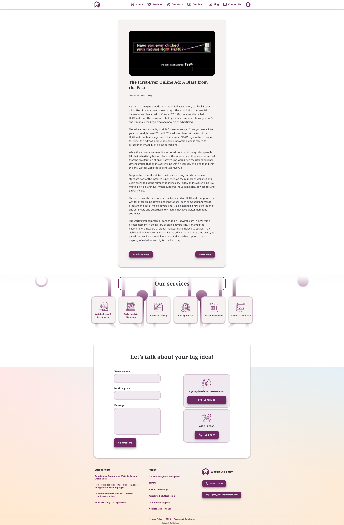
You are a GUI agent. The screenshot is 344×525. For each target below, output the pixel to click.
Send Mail (209, 399)
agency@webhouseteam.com (224, 494)
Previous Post (141, 254)
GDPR (168, 519)
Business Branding (158, 315)
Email (122, 388)
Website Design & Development (164, 476)
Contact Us (125, 442)
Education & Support (213, 315)
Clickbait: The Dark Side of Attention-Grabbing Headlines (114, 495)
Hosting (152, 482)
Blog (150, 95)
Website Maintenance (241, 315)
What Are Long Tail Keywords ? (110, 502)
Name (122, 371)
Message (119, 405)
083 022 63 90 (216, 483)
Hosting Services (186, 315)
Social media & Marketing (161, 496)
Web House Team (222, 471)
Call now (209, 434)
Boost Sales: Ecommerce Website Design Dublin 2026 (116, 477)
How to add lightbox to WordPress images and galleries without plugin (116, 486)
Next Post (205, 254)
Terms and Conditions (184, 519)
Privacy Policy (155, 519)
